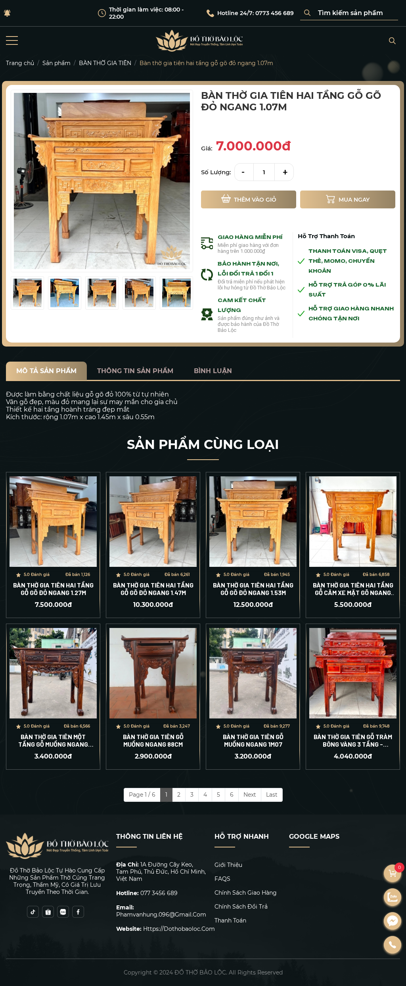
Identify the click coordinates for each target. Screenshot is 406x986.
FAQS (222, 878)
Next (249, 794)
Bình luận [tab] (213, 371)
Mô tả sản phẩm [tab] (46, 371)
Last (272, 794)
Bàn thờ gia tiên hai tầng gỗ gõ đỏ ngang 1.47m (153, 588)
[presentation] (16, 293)
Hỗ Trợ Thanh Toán (326, 236)
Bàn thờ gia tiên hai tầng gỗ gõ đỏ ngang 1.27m (53, 588)
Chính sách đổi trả (241, 906)
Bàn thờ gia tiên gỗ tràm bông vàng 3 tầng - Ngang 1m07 (353, 740)
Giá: (207, 148)
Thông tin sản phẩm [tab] (135, 371)
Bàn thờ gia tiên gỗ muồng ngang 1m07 (253, 740)
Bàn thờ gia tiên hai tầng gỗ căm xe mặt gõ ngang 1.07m (353, 588)
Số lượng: (216, 172)
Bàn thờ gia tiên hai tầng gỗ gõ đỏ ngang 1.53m (253, 588)
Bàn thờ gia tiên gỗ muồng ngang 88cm (153, 740)
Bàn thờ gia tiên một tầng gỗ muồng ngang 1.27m (53, 740)
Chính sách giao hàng (245, 892)
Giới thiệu (228, 865)
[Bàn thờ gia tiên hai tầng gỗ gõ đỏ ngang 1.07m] (27, 293)
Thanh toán (230, 920)
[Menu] (12, 40)
